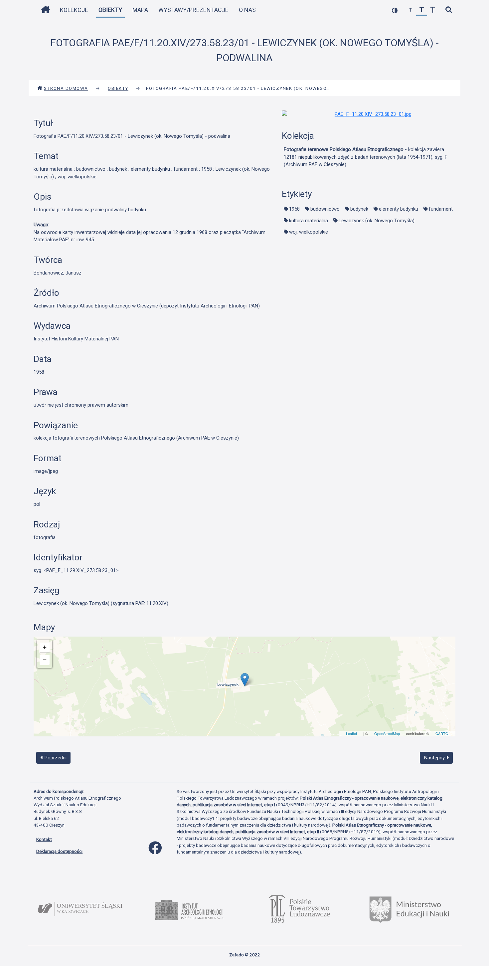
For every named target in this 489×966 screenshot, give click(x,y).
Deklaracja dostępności (59, 851)
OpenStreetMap (387, 733)
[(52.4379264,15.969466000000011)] (245, 679)
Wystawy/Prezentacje (193, 9)
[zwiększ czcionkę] (432, 10)
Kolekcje (74, 9)
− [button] (45, 659)
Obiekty (110, 9)
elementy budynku (398, 209)
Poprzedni (55, 758)
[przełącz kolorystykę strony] (394, 10)
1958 (294, 209)
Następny (435, 758)
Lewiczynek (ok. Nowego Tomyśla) (376, 221)
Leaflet (351, 733)
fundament (441, 209)
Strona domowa (66, 88)
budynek (359, 209)
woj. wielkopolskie (308, 232)
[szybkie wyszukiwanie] (448, 10)
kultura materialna (308, 221)
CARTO (441, 733)
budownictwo (325, 209)
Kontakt (44, 839)
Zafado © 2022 (244, 954)
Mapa (140, 9)
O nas (247, 9)
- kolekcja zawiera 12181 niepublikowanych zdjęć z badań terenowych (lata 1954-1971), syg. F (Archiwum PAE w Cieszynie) (365, 156)
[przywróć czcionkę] (421, 10)
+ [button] (45, 647)
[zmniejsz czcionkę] (410, 10)
